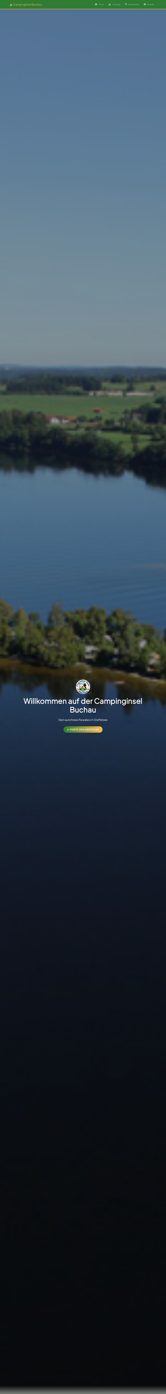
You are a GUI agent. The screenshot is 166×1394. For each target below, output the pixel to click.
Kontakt (150, 4)
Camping (116, 4)
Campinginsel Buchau (27, 4)
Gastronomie (133, 4)
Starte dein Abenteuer (84, 729)
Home (101, 4)
